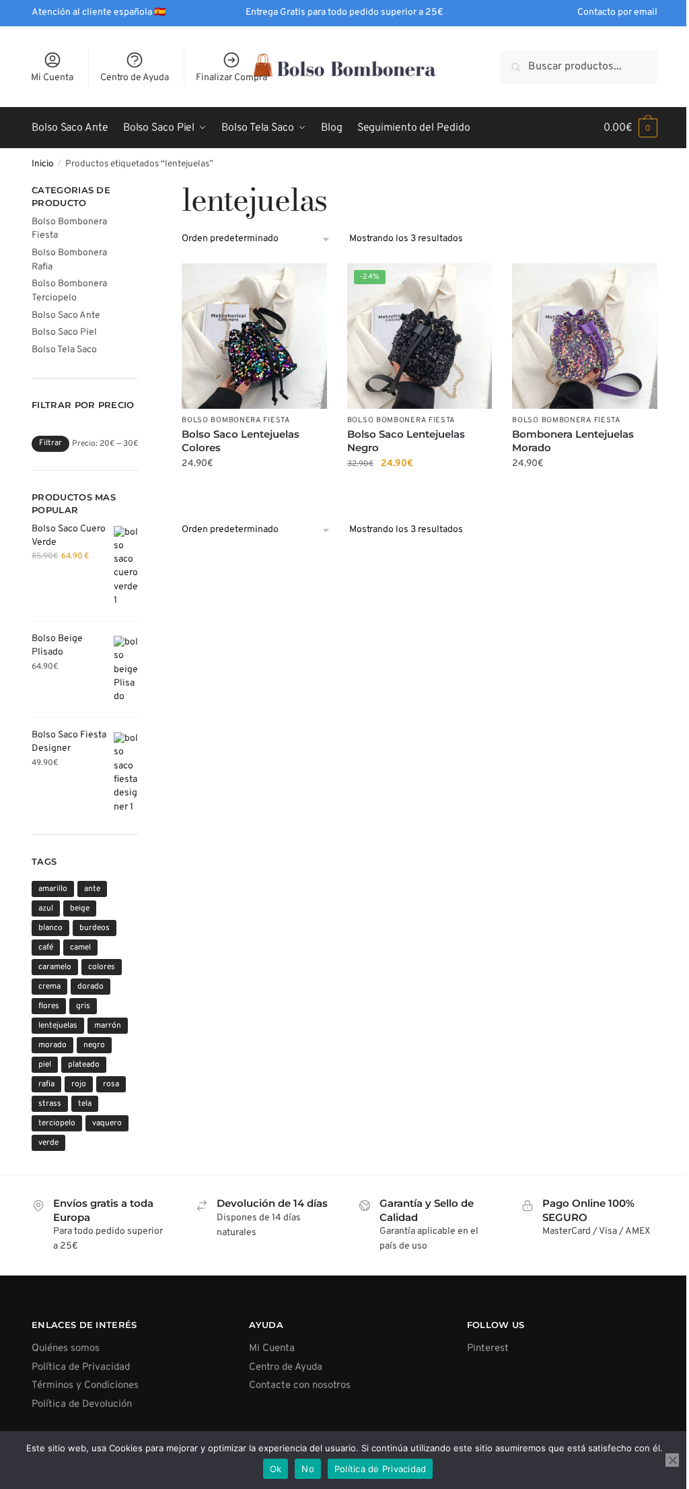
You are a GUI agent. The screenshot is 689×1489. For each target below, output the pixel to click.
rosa (111, 1084)
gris (83, 1006)
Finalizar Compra (231, 78)
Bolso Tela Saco (64, 350)
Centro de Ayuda (134, 78)
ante (92, 889)
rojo (78, 1084)
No (307, 1468)
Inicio (43, 164)
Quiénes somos (66, 1348)
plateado (84, 1064)
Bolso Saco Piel (64, 332)
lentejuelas (57, 1025)
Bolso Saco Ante (66, 315)
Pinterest (488, 1348)
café (45, 947)
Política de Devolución (82, 1404)
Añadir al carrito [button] (254, 491)
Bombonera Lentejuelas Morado (573, 441)
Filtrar (50, 443)
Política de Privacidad (81, 1367)
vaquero (107, 1123)
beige (79, 908)
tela (85, 1103)
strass (49, 1103)
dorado (90, 986)
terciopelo (56, 1123)
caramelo (54, 967)
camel (80, 947)
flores (48, 1006)
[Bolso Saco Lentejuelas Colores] (254, 336)
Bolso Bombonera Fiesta (235, 420)
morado (52, 1045)
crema (49, 986)
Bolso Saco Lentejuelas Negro (406, 441)
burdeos (94, 928)
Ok (276, 1468)
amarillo (52, 889)
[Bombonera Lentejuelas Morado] (584, 336)
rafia (46, 1084)
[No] (672, 1460)
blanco (50, 928)
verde (48, 1142)
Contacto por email (617, 12)
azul (45, 908)
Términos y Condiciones (85, 1385)
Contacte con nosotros (300, 1385)
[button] (630, 128)
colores (101, 967)
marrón (107, 1025)
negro (94, 1045)
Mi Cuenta (52, 78)
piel (44, 1064)
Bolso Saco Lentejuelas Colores (240, 441)
